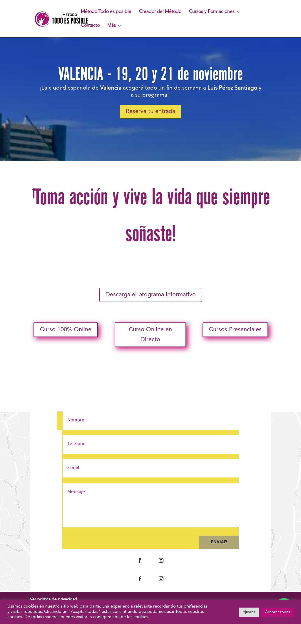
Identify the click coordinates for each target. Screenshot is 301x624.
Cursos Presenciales (235, 330)
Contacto (90, 25)
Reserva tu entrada (150, 112)
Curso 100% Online (65, 330)
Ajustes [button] (249, 612)
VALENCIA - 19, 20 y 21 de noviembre (150, 73)
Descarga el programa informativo (151, 295)
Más (111, 25)
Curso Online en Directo (150, 335)
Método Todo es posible (106, 12)
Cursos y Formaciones (212, 12)
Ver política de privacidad (53, 599)
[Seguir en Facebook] (140, 560)
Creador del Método (160, 12)
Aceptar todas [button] (277, 612)
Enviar (219, 542)
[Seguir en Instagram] (161, 560)
